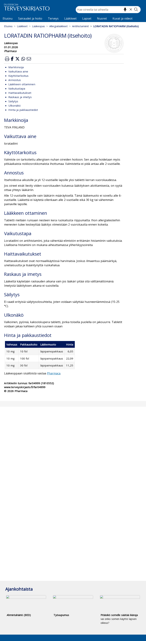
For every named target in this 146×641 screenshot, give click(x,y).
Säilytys (13, 101)
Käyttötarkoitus (18, 75)
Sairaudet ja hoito (30, 18)
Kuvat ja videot (122, 18)
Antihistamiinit (80, 26)
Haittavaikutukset (19, 92)
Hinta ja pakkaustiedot (23, 110)
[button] (7, 58)
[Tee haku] (136, 9)
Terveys (53, 18)
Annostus (14, 80)
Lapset (86, 18)
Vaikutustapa (16, 88)
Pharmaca (53, 373)
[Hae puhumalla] (125, 9)
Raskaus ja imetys (20, 97)
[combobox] (108, 9)
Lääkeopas (38, 26)
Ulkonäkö (14, 105)
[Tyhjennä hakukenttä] (131, 9)
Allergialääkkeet (58, 26)
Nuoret (102, 18)
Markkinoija (16, 67)
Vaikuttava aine (18, 71)
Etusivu (7, 18)
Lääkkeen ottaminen (21, 84)
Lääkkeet (70, 18)
